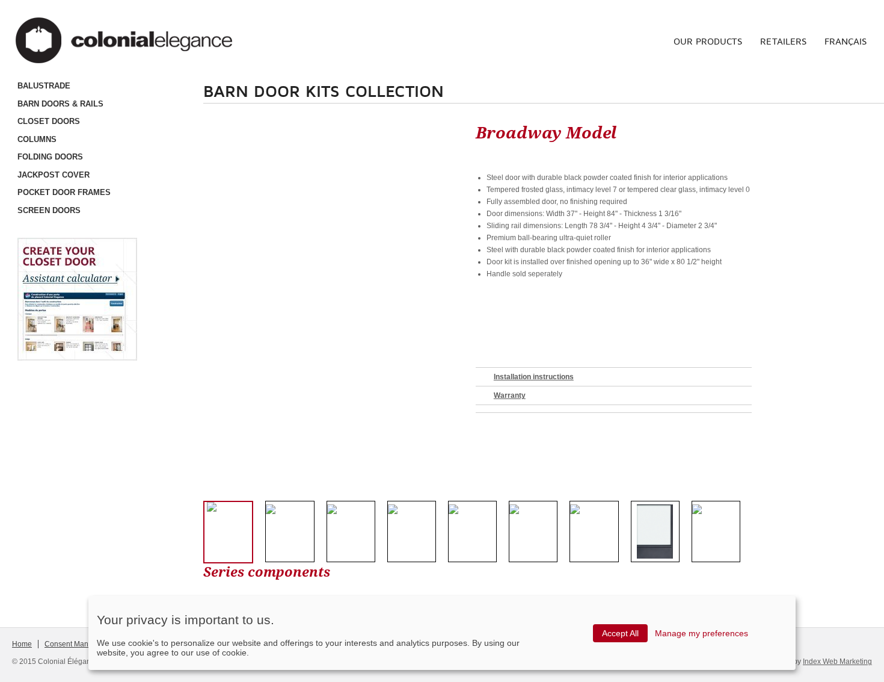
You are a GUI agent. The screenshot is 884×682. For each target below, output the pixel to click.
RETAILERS (783, 41)
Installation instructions (534, 377)
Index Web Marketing (837, 661)
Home (22, 644)
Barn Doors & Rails (60, 103)
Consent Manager (74, 644)
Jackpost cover (53, 174)
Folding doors (50, 156)
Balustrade (43, 85)
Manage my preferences (701, 633)
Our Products (708, 41)
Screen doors (49, 210)
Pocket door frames (64, 192)
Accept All (620, 633)
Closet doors (48, 121)
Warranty (510, 395)
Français (845, 41)
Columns (37, 139)
